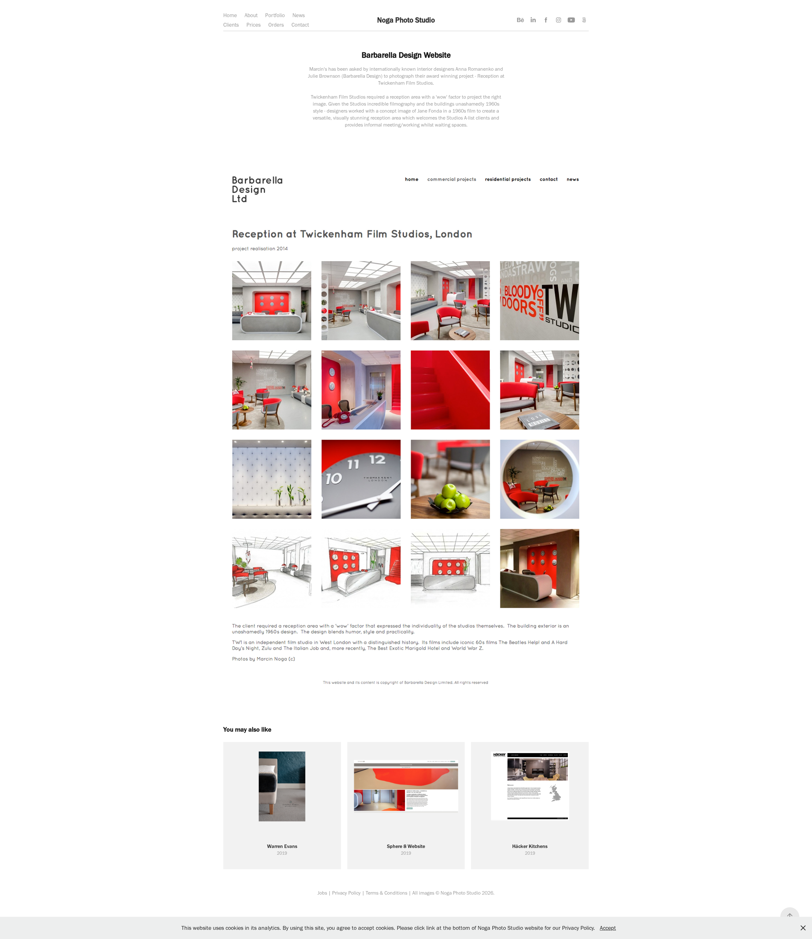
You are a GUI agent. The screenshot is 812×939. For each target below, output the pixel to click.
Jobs (322, 893)
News (298, 15)
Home (230, 15)
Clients (231, 25)
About (251, 15)
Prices (253, 25)
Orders (276, 25)
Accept (608, 927)
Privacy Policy (346, 893)
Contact (300, 25)
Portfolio (275, 15)
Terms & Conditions (386, 893)
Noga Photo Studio (406, 20)
